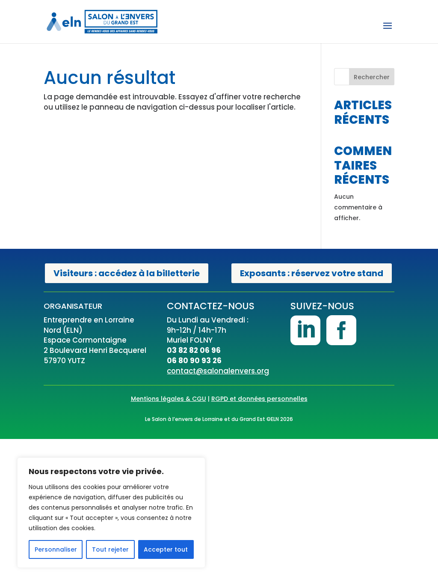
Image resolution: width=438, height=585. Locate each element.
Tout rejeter (110, 549)
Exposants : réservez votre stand (311, 273)
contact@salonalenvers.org (218, 371)
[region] (111, 512)
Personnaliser (56, 549)
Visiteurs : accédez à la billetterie (126, 273)
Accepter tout (166, 549)
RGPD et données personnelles (259, 398)
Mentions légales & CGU (168, 398)
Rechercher (372, 77)
